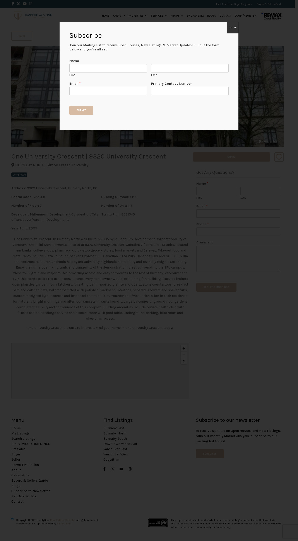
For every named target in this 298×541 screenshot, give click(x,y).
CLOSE (233, 27)
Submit (81, 110)
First (72, 75)
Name (74, 61)
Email (75, 83)
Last (154, 75)
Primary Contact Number (171, 83)
